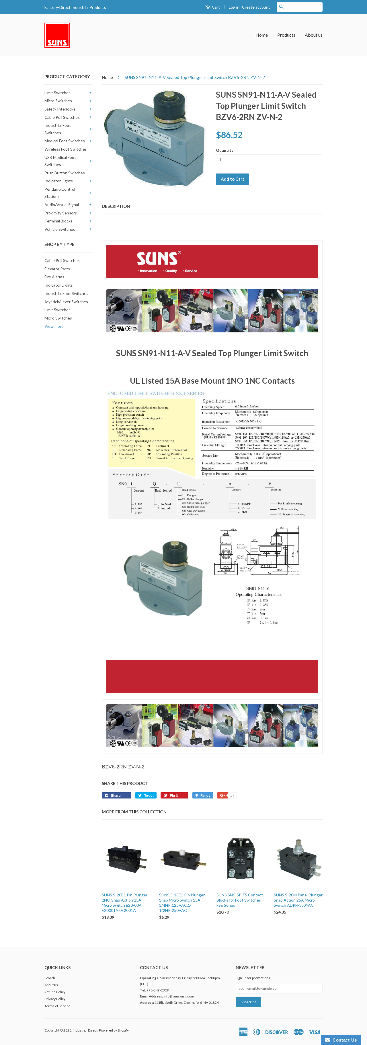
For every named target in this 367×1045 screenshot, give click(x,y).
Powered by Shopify (114, 1030)
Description (116, 206)
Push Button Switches (64, 172)
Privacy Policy (54, 999)
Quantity (224, 150)
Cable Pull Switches (62, 117)
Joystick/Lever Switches (66, 301)
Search (49, 978)
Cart (215, 7)
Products (286, 35)
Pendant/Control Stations (59, 193)
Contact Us (343, 1040)
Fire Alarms (54, 276)
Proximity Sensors (60, 212)
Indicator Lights (58, 180)
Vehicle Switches (59, 229)
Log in (234, 7)
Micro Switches (58, 100)
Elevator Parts (57, 268)
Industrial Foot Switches (57, 129)
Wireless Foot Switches (65, 149)
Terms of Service (57, 1006)
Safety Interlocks (59, 109)
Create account (256, 7)
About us (314, 35)
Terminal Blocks (58, 220)
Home (261, 35)
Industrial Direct (85, 1030)
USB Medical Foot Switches (60, 161)
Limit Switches (57, 92)
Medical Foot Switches (64, 140)
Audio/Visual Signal (61, 204)
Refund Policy (54, 992)
